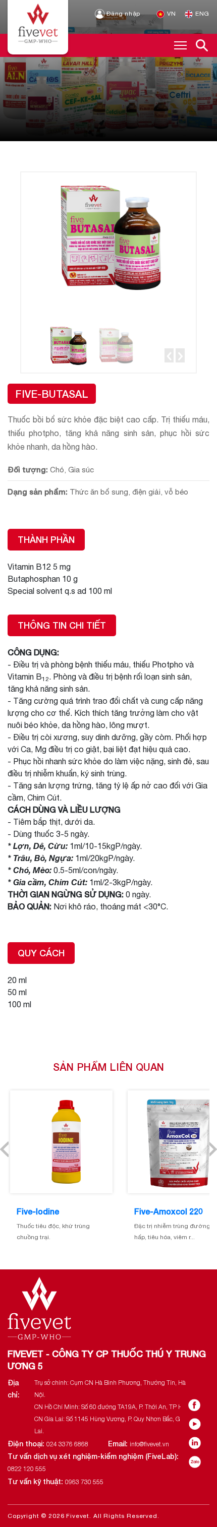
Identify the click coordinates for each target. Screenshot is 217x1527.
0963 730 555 (84, 1482)
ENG (201, 13)
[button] (169, 355)
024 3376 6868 (67, 1444)
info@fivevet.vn (149, 1444)
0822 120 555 (27, 1469)
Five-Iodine (38, 1211)
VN (171, 13)
